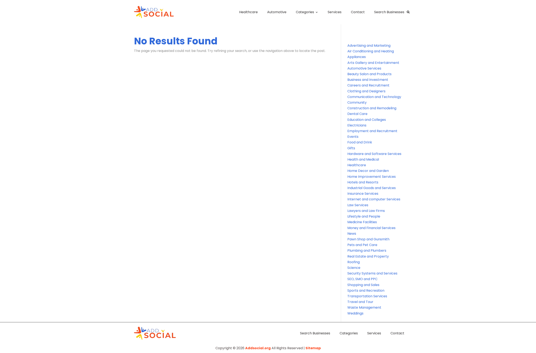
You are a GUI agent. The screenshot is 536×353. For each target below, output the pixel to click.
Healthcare (248, 12)
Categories (305, 12)
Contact (358, 12)
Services (334, 12)
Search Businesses (389, 12)
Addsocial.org (258, 348)
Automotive (276, 12)
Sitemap (313, 348)
